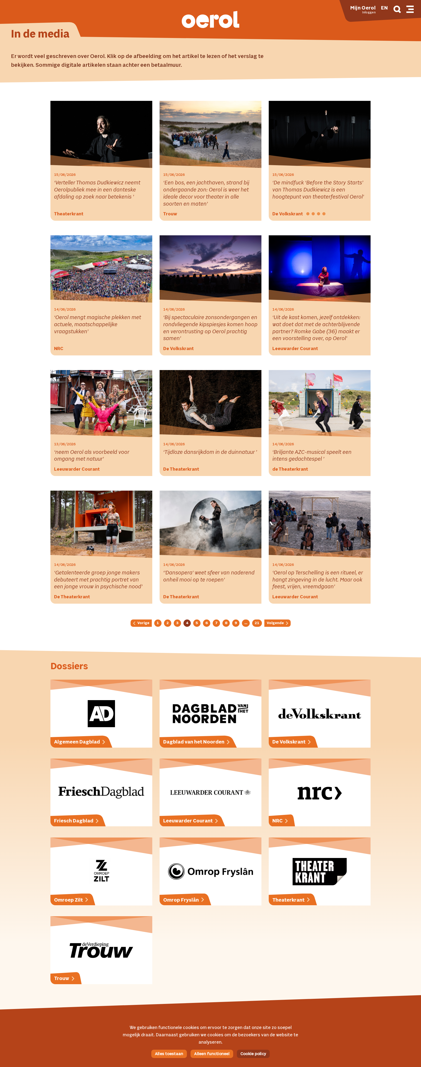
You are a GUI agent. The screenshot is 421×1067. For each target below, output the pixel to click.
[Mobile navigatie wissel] (410, 8)
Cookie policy (253, 1054)
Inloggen (368, 12)
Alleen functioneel (212, 1054)
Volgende (276, 623)
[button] (210, 20)
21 (257, 623)
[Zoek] (397, 10)
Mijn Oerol (363, 8)
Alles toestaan (169, 1054)
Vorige (143, 623)
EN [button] (384, 8)
